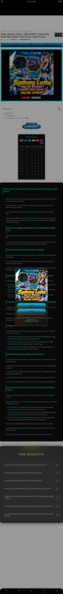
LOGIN (31, 305)
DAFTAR (31, 311)
